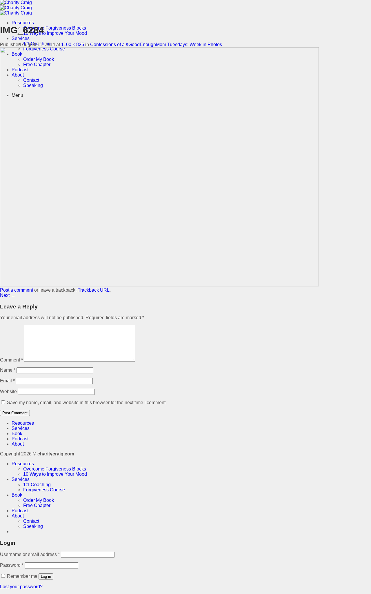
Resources (23, 22)
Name (7, 370)
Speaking (33, 526)
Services (21, 38)
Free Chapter (36, 505)
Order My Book (38, 500)
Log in (46, 576)
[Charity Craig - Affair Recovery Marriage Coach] (16, 7)
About (18, 444)
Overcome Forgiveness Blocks (54, 28)
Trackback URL (94, 290)
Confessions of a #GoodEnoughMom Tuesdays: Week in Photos (156, 44)
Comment (11, 359)
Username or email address (30, 554)
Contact (31, 521)
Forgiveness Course (44, 489)
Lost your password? (21, 586)
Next (7, 295)
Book (17, 433)
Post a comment (16, 290)
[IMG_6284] (159, 284)
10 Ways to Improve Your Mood (55, 33)
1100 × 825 (72, 44)
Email (7, 380)
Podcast (20, 438)
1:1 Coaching (37, 484)
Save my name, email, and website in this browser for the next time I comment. (87, 402)
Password (11, 565)
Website (8, 391)
